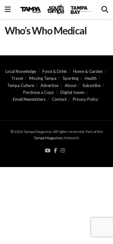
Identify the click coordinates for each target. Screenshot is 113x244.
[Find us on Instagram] (63, 150)
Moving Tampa (42, 78)
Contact (59, 99)
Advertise (49, 85)
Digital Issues (72, 92)
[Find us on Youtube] (48, 150)
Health (91, 78)
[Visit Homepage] (56, 9)
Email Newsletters (29, 99)
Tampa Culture (20, 85)
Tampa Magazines (48, 137)
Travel (17, 78)
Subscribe (91, 85)
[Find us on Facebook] (55, 150)
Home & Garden (88, 71)
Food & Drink (54, 71)
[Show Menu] (8, 9)
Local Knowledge (20, 71)
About (70, 85)
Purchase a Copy (38, 92)
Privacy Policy (85, 99)
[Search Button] (104, 9)
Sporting (70, 78)
